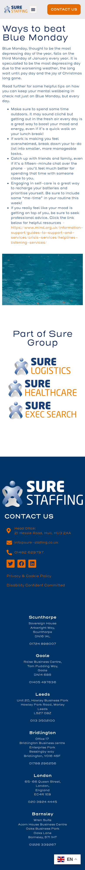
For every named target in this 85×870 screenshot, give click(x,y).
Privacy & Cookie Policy (29, 576)
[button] (33, 9)
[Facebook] (21, 564)
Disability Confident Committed (36, 585)
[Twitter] (11, 564)
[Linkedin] (32, 564)
